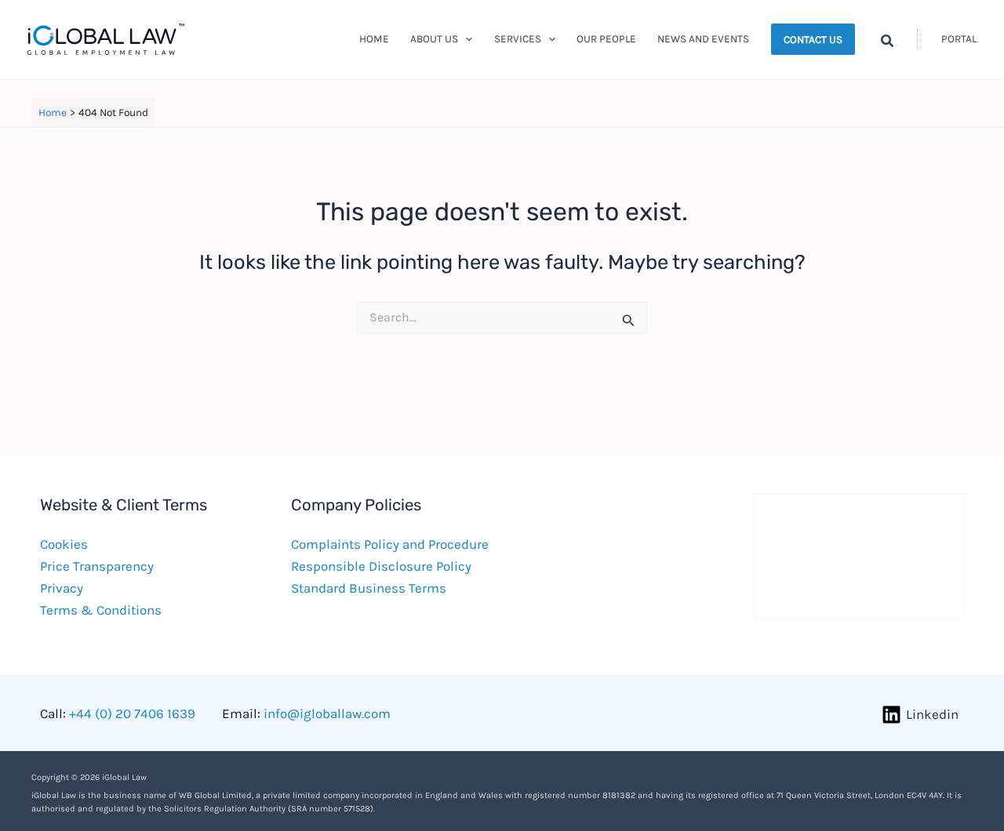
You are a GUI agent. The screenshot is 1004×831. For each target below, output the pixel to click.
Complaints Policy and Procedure (390, 544)
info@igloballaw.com (327, 713)
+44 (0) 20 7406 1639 (132, 713)
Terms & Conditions (101, 610)
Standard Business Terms (368, 588)
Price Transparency (97, 566)
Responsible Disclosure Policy (381, 566)
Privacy (61, 588)
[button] (465, 39)
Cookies (64, 544)
